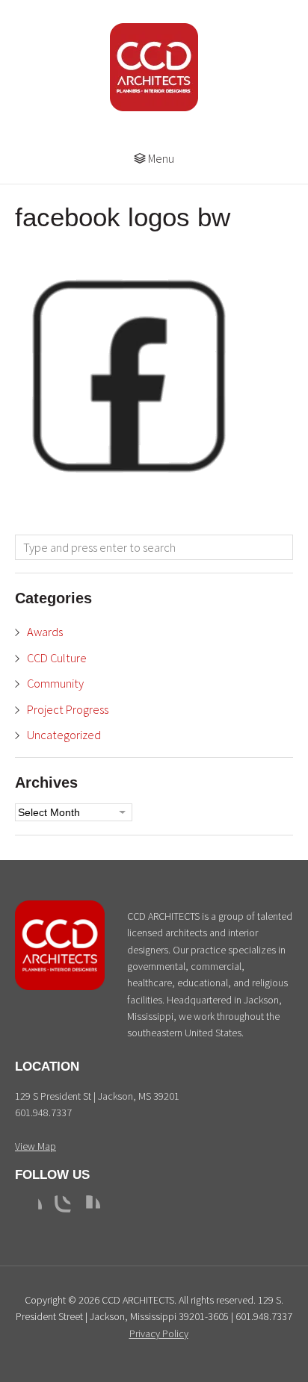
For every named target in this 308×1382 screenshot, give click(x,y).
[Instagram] (59, 1207)
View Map (35, 1146)
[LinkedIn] (88, 1207)
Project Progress (67, 709)
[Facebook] (30, 1207)
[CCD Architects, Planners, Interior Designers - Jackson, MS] (60, 986)
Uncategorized (64, 734)
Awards (45, 631)
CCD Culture (57, 657)
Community (55, 683)
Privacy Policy (158, 1333)
